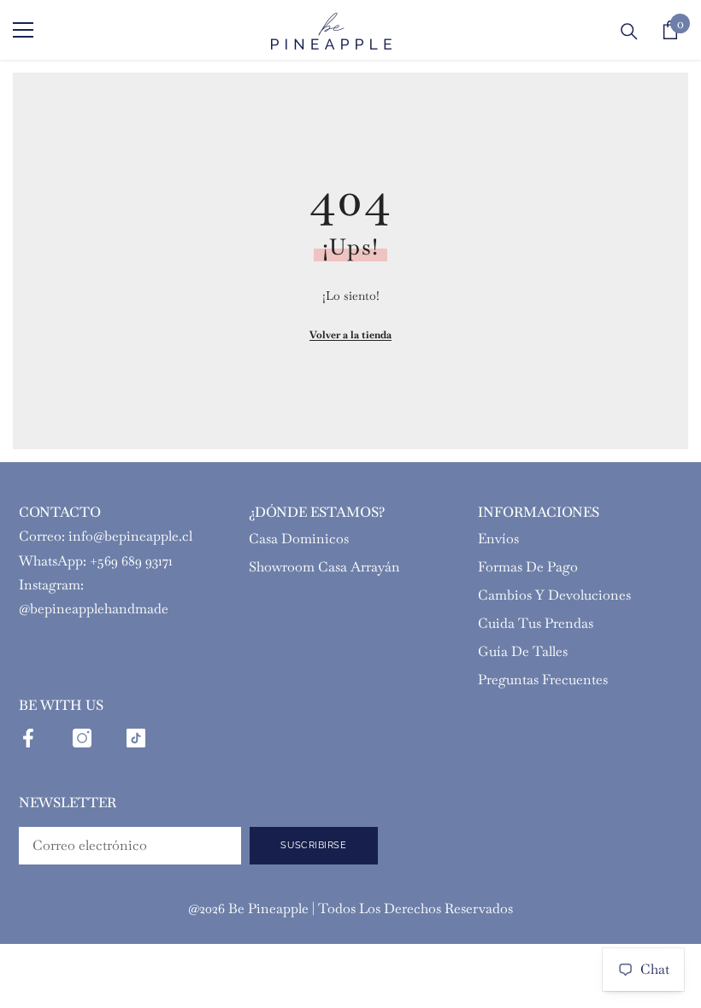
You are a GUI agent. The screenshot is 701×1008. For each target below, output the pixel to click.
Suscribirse (313, 845)
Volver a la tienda (350, 335)
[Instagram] (82, 738)
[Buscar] (629, 31)
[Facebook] (28, 738)
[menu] (23, 30)
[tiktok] (135, 738)
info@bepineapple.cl (130, 536)
